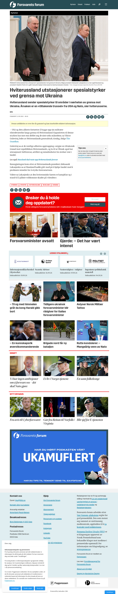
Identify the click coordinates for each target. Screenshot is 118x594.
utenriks (14, 185)
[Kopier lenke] (102, 116)
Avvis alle (40, 588)
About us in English (84, 569)
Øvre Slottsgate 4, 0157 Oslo (21, 522)
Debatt (80, 4)
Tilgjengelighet (49, 514)
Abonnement (48, 510)
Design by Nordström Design (88, 574)
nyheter (23, 185)
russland (46, 185)
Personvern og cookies (52, 519)
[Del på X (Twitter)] (91, 117)
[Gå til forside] (27, 5)
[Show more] (105, 148)
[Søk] (99, 4)
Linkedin (46, 533)
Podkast (87, 4)
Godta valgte (28, 588)
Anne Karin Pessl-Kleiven (19, 513)
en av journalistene (84, 157)
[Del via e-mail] (99, 117)
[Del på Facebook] (88, 117)
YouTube (46, 538)
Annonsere (47, 505)
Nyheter (73, 4)
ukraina (55, 185)
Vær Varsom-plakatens (87, 515)
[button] (101, 254)
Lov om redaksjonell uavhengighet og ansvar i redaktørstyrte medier (92, 502)
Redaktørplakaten (84, 508)
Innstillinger (110, 592)
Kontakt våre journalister (19, 505)
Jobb (93, 4)
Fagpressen (81, 557)
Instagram (47, 528)
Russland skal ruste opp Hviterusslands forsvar (38, 159)
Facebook (47, 524)
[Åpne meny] (106, 4)
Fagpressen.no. (10, 580)
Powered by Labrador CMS (59, 591)
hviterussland (34, 185)
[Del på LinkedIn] (95, 117)
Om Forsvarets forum (51, 500)
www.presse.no (84, 549)
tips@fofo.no (82, 155)
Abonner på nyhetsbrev (52, 543)
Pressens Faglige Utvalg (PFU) (91, 532)
